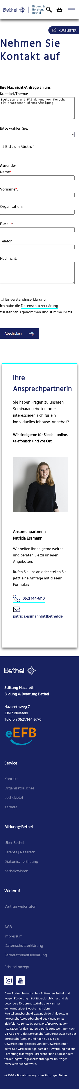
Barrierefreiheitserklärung (25, 955)
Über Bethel (14, 843)
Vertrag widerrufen (20, 906)
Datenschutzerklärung (39, 306)
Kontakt (11, 779)
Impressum (13, 936)
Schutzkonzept (17, 967)
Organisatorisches (19, 788)
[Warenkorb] (59, 9)
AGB (8, 927)
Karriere (10, 807)
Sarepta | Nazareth (19, 852)
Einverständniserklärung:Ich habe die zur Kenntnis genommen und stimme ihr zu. (36, 306)
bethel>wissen (16, 871)
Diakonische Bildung (21, 862)
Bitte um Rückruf (19, 147)
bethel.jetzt (13, 798)
